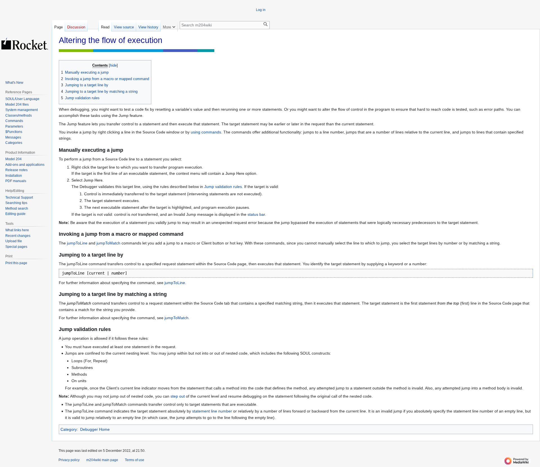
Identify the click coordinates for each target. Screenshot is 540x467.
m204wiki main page (102, 460)
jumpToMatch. (177, 318)
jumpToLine (77, 243)
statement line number (212, 411)
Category (68, 429)
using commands (206, 132)
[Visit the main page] (25, 43)
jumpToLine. (175, 282)
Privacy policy (69, 460)
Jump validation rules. (223, 186)
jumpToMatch (108, 243)
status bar (256, 214)
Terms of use (134, 460)
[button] (169, 25)
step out (177, 396)
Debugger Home (95, 429)
